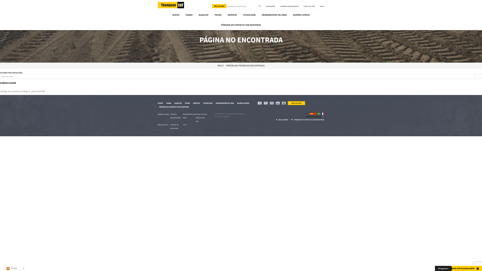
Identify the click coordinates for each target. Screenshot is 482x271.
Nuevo (175, 14)
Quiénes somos (301, 14)
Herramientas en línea (274, 14)
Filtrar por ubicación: (11, 72)
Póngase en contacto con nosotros (241, 24)
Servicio (232, 14)
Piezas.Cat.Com (309, 6)
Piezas (218, 14)
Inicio (220, 66)
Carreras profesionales (289, 6)
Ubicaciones (270, 6)
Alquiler (203, 14)
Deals (322, 6)
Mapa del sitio (163, 125)
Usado (189, 14)
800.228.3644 (219, 6)
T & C (185, 125)
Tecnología (249, 14)
